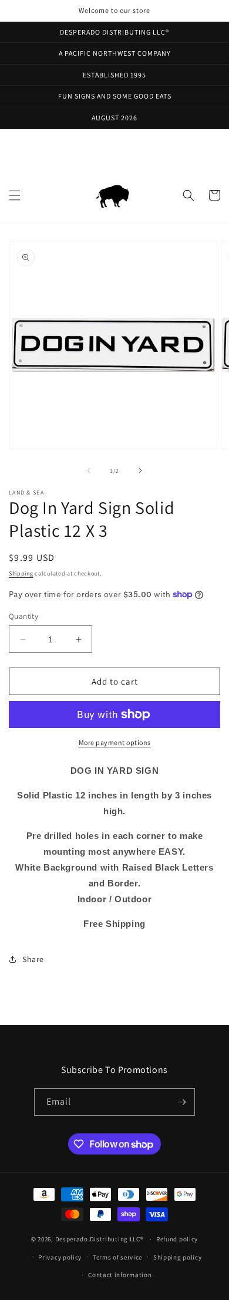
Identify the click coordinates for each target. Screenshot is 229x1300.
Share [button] (33, 959)
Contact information (119, 1275)
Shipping (21, 573)
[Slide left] (89, 470)
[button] (15, 195)
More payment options (115, 742)
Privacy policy (60, 1257)
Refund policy (177, 1239)
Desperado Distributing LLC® (99, 1239)
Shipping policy (177, 1257)
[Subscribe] (181, 1102)
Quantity (23, 616)
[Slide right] (140, 470)
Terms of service (117, 1257)
